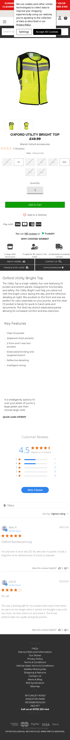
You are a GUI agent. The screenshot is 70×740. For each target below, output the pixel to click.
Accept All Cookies (47, 32)
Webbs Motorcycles (35, 669)
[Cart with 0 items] (66, 18)
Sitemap (35, 686)
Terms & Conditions (35, 662)
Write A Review (35, 490)
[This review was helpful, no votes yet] (59, 568)
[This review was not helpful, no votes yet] (65, 568)
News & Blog (35, 679)
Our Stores (35, 655)
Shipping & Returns (35, 672)
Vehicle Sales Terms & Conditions (35, 665)
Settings (24, 32)
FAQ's (35, 648)
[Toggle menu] (4, 21)
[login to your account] (59, 18)
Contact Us (35, 676)
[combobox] (55, 513)
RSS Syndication (35, 682)
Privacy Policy (35, 658)
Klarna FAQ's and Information (35, 651)
